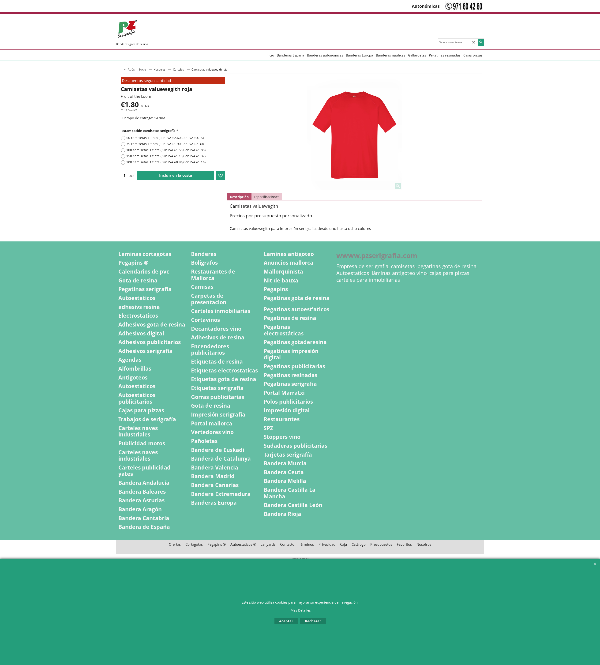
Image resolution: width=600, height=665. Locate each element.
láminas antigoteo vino (399, 273)
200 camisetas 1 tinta (166, 162)
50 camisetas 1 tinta (165, 137)
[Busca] (481, 42)
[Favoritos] (220, 175)
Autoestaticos (352, 273)
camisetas (403, 266)
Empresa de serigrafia (362, 266)
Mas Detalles (301, 610)
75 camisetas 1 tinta (165, 144)
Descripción (239, 197)
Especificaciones (266, 197)
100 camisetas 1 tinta (166, 150)
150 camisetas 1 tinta (166, 156)
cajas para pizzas (449, 273)
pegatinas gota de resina (446, 266)
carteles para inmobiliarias (368, 279)
